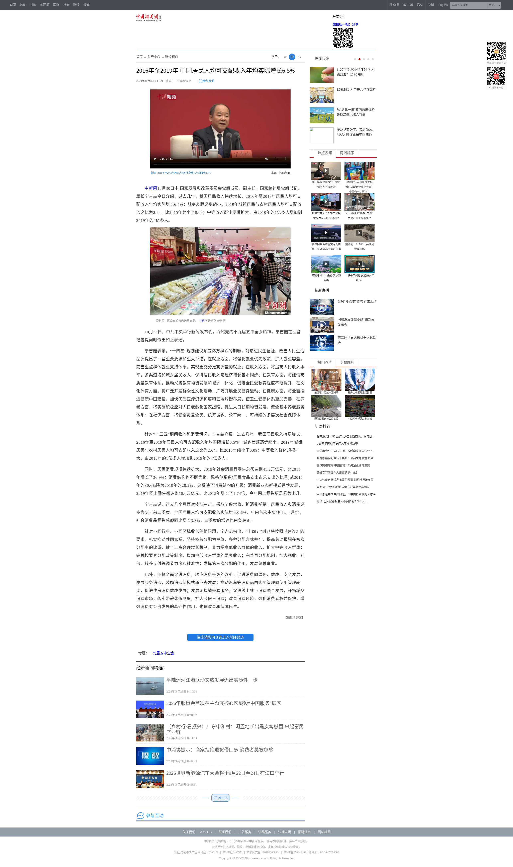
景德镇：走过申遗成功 (326, 392)
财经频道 (171, 57)
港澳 (86, 5)
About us (206, 832)
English (443, 5)
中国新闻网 (184, 80)
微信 (420, 5)
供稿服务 (264, 832)
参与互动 (208, 80)
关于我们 (189, 832)
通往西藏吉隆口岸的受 (326, 418)
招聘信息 (304, 832)
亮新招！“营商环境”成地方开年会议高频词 (343, 487)
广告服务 (244, 832)
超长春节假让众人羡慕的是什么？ (338, 472)
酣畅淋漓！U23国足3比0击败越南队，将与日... (345, 436)
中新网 (151, 188)
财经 (76, 5)
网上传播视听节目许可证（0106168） (197, 852)
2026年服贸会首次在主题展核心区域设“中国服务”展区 (223, 703)
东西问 (44, 5)
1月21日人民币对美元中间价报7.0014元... (342, 501)
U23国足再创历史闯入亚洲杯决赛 (337, 443)
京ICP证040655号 (233, 852)
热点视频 (325, 153)
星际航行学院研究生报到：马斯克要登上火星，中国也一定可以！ (359, 186)
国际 (56, 5)
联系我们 (225, 832)
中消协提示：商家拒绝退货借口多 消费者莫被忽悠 (219, 749)
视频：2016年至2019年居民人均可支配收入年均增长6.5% (180, 172)
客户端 (408, 5)
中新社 (203, 320)
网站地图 (324, 832)
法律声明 (284, 832)
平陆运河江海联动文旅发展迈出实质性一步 (212, 680)
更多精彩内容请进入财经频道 (220, 637)
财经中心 (153, 57)
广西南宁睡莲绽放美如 (360, 418)
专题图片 (347, 363)
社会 (66, 5)
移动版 (394, 5)
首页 (13, 5)
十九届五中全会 (161, 653)
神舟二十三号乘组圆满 (360, 392)
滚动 (23, 5)
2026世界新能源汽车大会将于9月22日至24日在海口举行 (225, 773)
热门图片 (325, 363)
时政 (33, 5)
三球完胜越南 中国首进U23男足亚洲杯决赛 (343, 465)
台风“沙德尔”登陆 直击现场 (357, 301)
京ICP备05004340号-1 (297, 852)
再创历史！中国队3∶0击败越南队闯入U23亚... (345, 450)
